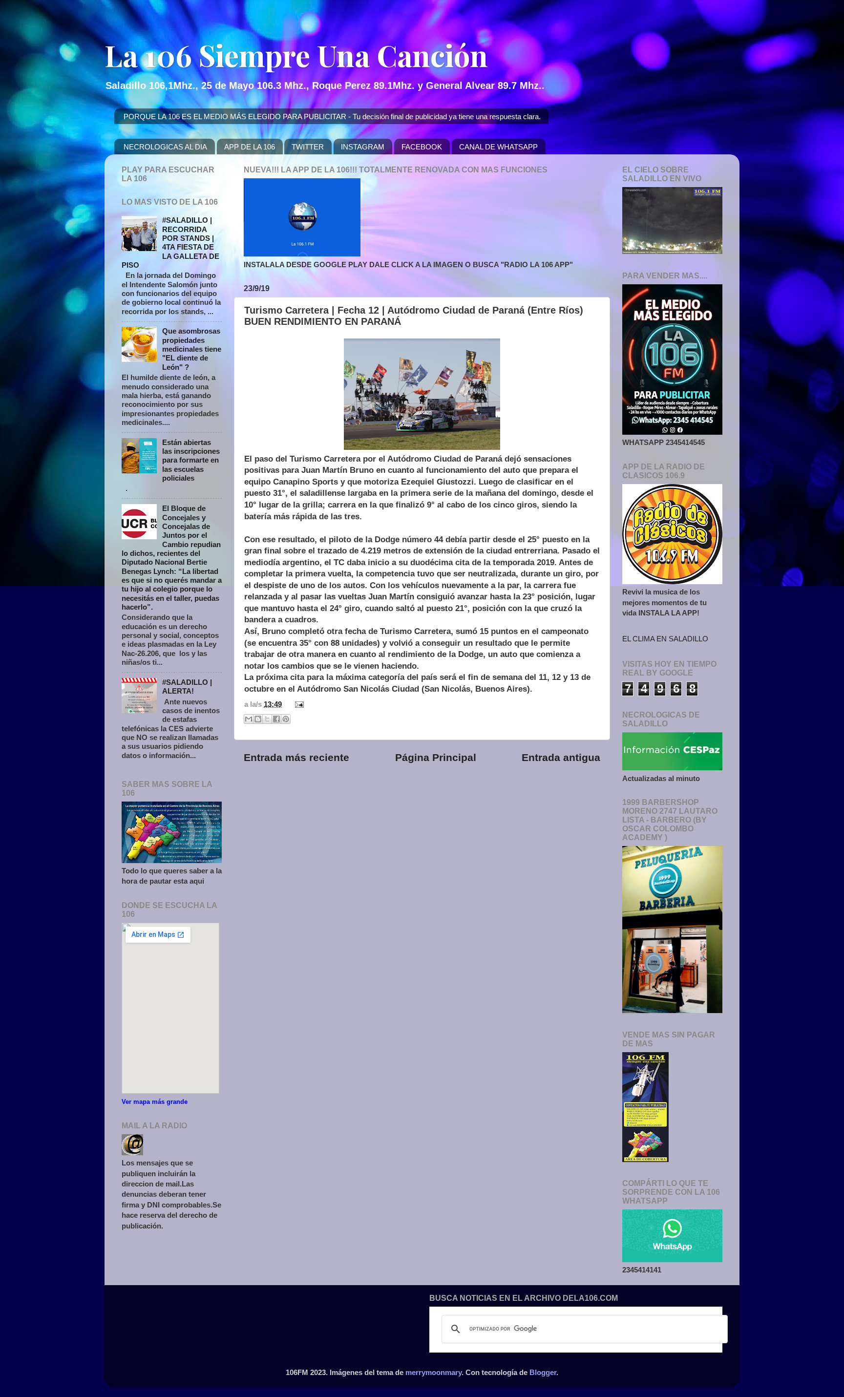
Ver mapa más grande (155, 1101)
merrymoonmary (433, 1372)
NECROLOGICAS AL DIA (165, 147)
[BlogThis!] (258, 719)
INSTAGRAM (362, 147)
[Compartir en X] (267, 719)
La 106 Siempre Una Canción (296, 54)
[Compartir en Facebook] (276, 719)
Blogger (542, 1372)
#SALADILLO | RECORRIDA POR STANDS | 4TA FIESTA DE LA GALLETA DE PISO (170, 242)
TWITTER (308, 147)
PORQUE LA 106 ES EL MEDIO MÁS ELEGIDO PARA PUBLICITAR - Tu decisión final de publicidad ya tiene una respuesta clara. (332, 116)
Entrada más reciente (296, 757)
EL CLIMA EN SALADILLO (665, 639)
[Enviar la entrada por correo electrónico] (297, 704)
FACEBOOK (421, 147)
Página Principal (435, 757)
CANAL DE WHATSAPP (498, 147)
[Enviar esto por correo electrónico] (248, 719)
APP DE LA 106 (249, 147)
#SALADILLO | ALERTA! (187, 686)
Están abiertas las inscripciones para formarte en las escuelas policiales (191, 460)
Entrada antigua (561, 757)
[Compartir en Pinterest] (286, 719)
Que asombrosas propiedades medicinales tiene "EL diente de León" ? (191, 349)
